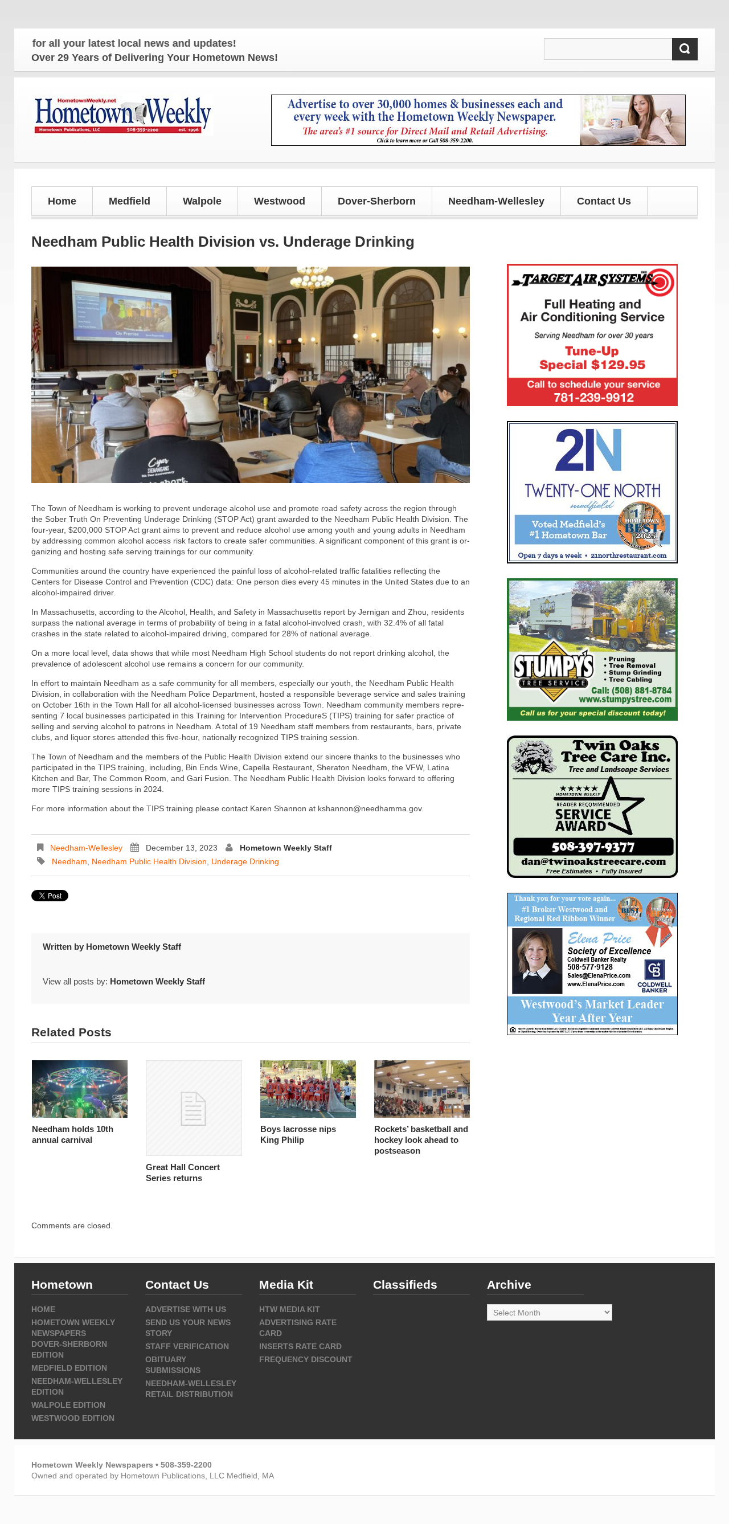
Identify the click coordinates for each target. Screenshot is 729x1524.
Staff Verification (187, 1346)
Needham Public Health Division (149, 861)
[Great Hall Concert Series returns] (193, 1108)
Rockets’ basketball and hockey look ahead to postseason (421, 1139)
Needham (69, 861)
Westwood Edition (72, 1418)
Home (62, 201)
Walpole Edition (68, 1404)
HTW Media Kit (289, 1309)
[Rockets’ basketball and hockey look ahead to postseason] (422, 1089)
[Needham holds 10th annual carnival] (80, 1089)
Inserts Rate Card (300, 1346)
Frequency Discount (306, 1359)
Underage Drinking (245, 861)
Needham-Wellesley (86, 847)
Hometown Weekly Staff (286, 847)
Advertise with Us (185, 1309)
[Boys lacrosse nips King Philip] (308, 1089)
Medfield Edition (69, 1367)
